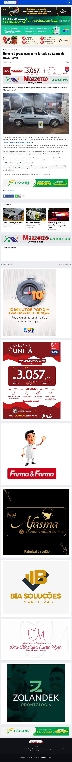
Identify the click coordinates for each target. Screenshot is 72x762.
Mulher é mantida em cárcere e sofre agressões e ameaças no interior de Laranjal (34, 224)
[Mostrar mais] (23, 196)
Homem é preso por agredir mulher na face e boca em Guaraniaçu (13, 223)
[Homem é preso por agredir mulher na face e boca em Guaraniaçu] (13, 214)
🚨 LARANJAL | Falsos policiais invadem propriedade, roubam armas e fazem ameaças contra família (57, 224)
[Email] (19, 196)
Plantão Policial (16, 50)
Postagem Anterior (7, 264)
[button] (2, 2)
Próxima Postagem (64, 264)
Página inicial (6, 50)
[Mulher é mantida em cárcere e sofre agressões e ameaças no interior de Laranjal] (36, 214)
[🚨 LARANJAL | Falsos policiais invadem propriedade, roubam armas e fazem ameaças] (58, 214)
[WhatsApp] (16, 196)
